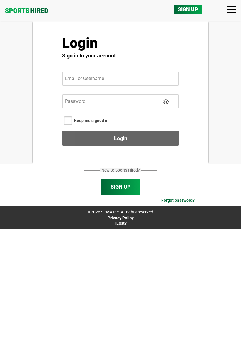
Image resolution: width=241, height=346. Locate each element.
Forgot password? (178, 200)
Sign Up (188, 9)
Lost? (121, 223)
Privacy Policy (121, 218)
